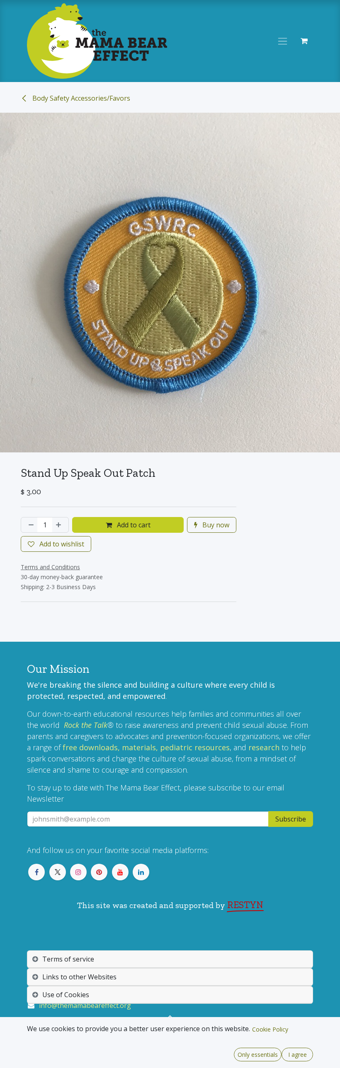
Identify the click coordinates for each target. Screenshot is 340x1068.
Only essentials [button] (258, 1054)
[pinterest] (99, 872)
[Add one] (60, 524)
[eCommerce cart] (304, 41)
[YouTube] (120, 872)
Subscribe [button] (290, 819)
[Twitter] (57, 872)
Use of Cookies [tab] (65, 994)
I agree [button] (297, 1054)
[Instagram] (78, 872)
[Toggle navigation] (282, 41)
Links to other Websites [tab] (79, 976)
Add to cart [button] (133, 524)
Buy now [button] (215, 524)
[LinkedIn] (141, 872)
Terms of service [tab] (68, 959)
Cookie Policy (270, 1029)
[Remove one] (29, 524)
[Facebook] (36, 872)
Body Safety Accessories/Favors (80, 98)
